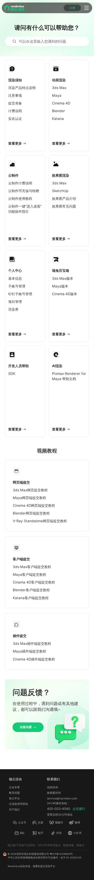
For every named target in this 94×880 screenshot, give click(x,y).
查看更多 (15, 143)
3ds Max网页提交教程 (30, 490)
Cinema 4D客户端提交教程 (34, 582)
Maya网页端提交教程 (29, 498)
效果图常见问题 (64, 206)
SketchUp (60, 191)
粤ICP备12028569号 (61, 854)
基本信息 (15, 278)
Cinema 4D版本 (64, 294)
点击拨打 (79, 809)
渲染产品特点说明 (22, 88)
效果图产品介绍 (64, 198)
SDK (11, 373)
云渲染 (46, 866)
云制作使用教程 (20, 198)
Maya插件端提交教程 (29, 651)
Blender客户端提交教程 (31, 590)
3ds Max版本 (62, 278)
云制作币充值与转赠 (23, 191)
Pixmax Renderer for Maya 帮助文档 (69, 376)
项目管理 (15, 301)
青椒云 (80, 845)
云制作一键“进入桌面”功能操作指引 (25, 209)
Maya (56, 95)
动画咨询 (52, 787)
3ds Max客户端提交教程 (32, 567)
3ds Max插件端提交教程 (32, 643)
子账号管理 (16, 286)
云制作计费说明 (20, 183)
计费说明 (15, 111)
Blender (58, 111)
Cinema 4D (61, 103)
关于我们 (14, 809)
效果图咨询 (54, 792)
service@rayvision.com (62, 798)
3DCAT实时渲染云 (49, 845)
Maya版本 (60, 286)
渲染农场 (25, 866)
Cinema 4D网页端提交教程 (34, 505)
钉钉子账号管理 (20, 294)
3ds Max (59, 88)
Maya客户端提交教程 (29, 574)
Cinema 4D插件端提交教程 (34, 659)
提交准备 (15, 103)
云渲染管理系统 (18, 804)
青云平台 (14, 798)
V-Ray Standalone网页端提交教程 (40, 521)
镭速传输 (68, 845)
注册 (72, 8)
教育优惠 (14, 792)
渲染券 (13, 309)
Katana (58, 118)
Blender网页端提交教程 (31, 513)
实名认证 (15, 118)
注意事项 (15, 95)
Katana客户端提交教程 (31, 598)
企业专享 (14, 787)
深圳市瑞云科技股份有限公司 (32, 854)
